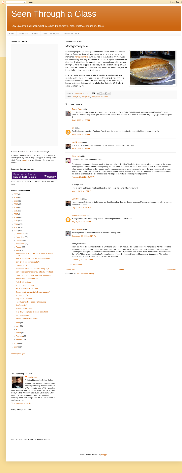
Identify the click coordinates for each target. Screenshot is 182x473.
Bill (73, 128)
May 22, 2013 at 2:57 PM (81, 191)
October (19, 240)
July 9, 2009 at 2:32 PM (81, 120)
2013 (16, 218)
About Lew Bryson (51, 33)
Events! (35, 33)
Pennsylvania (85, 97)
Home (12, 33)
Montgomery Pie (81, 57)
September (20, 244)
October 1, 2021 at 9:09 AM (82, 260)
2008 (16, 344)
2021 (16, 198)
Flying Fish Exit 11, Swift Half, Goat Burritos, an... (34, 275)
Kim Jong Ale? (21, 305)
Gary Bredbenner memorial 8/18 (28, 262)
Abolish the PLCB (71, 33)
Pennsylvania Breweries (99, 97)
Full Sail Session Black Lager (27, 289)
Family (74, 97)
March (18, 333)
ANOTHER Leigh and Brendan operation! (32, 312)
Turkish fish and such (24, 282)
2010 (16, 228)
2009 (16, 231)
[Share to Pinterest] (109, 93)
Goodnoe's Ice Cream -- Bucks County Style (32, 269)
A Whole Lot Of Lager (24, 309)
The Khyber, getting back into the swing (31, 302)
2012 (16, 221)
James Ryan (77, 109)
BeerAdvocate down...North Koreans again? (33, 292)
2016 (16, 211)
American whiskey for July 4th (27, 319)
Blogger (104, 455)
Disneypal (76, 156)
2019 (16, 204)
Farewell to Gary (22, 265)
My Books (23, 33)
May (18, 326)
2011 (16, 224)
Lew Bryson (76, 142)
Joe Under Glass (22, 315)
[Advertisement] (28, 363)
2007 (16, 347)
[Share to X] (103, 93)
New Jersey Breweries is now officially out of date (35, 272)
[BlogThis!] (101, 93)
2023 (16, 194)
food (78, 97)
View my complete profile (21, 403)
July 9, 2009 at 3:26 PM (81, 149)
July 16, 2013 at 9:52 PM (81, 222)
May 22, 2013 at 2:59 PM (81, 208)
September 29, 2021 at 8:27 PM (84, 236)
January (19, 339)
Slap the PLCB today (24, 299)
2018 (16, 208)
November (20, 237)
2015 (16, 214)
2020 (16, 201)
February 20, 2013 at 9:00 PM (83, 177)
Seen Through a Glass (53, 13)
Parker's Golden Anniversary (27, 279)
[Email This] (98, 93)
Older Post (171, 270)
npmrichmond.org (79, 215)
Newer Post (70, 270)
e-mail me (25, 160)
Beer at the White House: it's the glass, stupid (33, 259)
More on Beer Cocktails (25, 285)
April (18, 329)
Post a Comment (75, 265)
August (19, 247)
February (19, 336)
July (17, 250)
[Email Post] (93, 93)
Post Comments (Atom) (85, 274)
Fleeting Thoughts (18, 354)
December (20, 234)
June (18, 323)
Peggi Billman (77, 230)
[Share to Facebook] (106, 93)
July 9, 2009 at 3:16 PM (81, 134)
